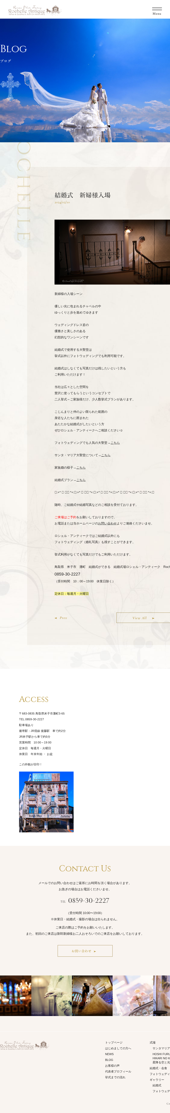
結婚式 (157, 1085)
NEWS (109, 1054)
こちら (115, 442)
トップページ (114, 1042)
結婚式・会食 (158, 1068)
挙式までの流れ (115, 1077)
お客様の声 (112, 1065)
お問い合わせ (107, 523)
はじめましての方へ (118, 1048)
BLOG (109, 1060)
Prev (63, 617)
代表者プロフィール (118, 1071)
